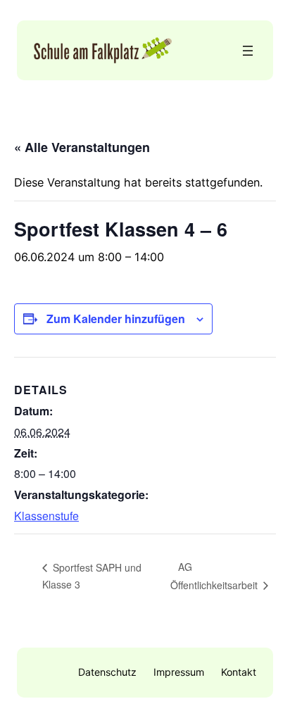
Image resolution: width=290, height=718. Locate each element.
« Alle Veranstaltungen (82, 147)
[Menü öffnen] (247, 50)
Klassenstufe (46, 516)
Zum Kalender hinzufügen (115, 318)
